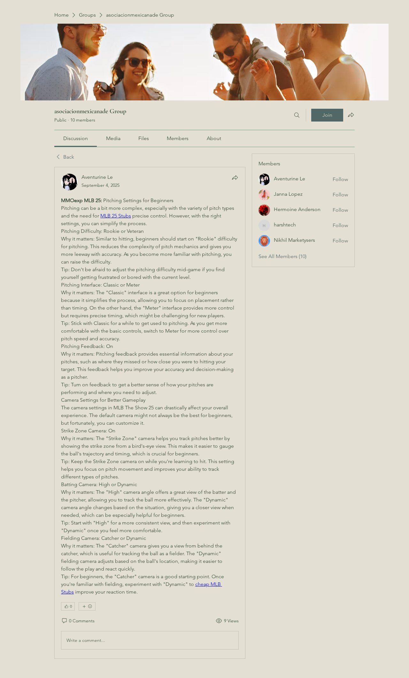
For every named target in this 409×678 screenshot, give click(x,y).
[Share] (235, 177)
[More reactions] (87, 606)
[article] (149, 413)
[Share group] (351, 115)
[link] (75, 138)
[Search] (297, 115)
